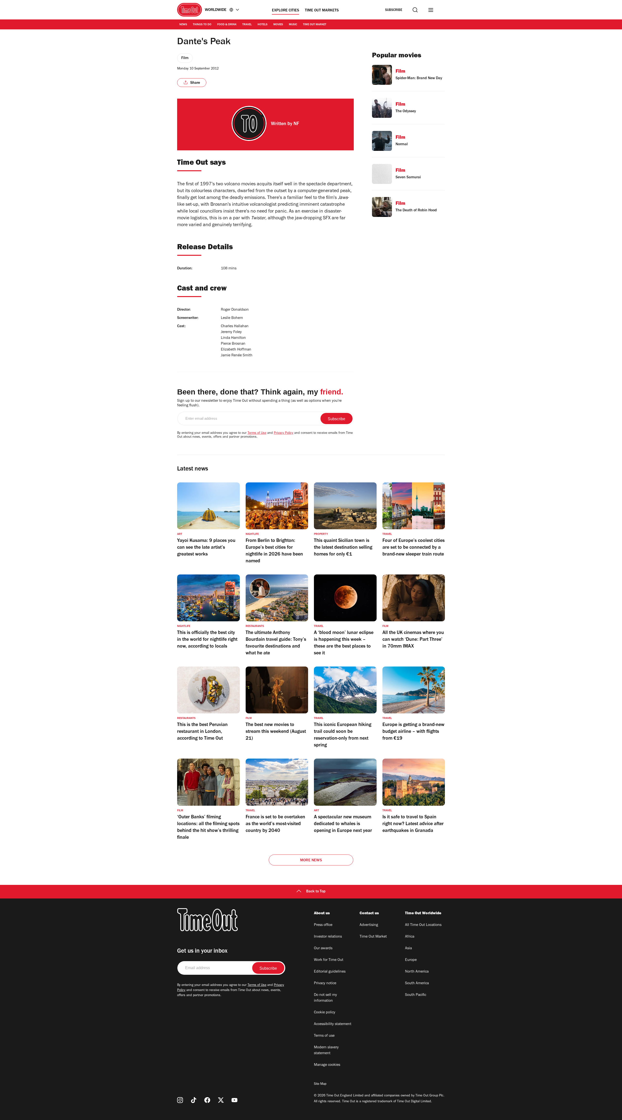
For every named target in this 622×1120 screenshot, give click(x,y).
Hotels (263, 24)
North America (417, 972)
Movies (278, 24)
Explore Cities (285, 11)
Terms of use (324, 1036)
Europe (411, 960)
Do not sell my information (325, 998)
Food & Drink (226, 24)
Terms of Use (257, 433)
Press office (323, 925)
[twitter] (221, 1100)
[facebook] (207, 1100)
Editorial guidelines (330, 972)
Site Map (320, 1084)
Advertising (369, 925)
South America (417, 983)
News (183, 24)
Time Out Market (314, 24)
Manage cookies (327, 1065)
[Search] (415, 10)
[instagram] (180, 1100)
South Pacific (415, 995)
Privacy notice (325, 983)
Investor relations (328, 937)
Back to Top (316, 892)
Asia (408, 948)
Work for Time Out (328, 960)
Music (293, 24)
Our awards (323, 948)
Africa (409, 937)
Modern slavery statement (326, 1050)
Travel (247, 24)
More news (311, 861)
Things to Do (202, 24)
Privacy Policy (283, 433)
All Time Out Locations (423, 925)
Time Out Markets (322, 11)
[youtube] (234, 1100)
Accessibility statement (332, 1024)
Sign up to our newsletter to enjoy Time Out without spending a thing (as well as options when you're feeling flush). (259, 403)
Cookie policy (324, 1013)
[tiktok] (194, 1100)
